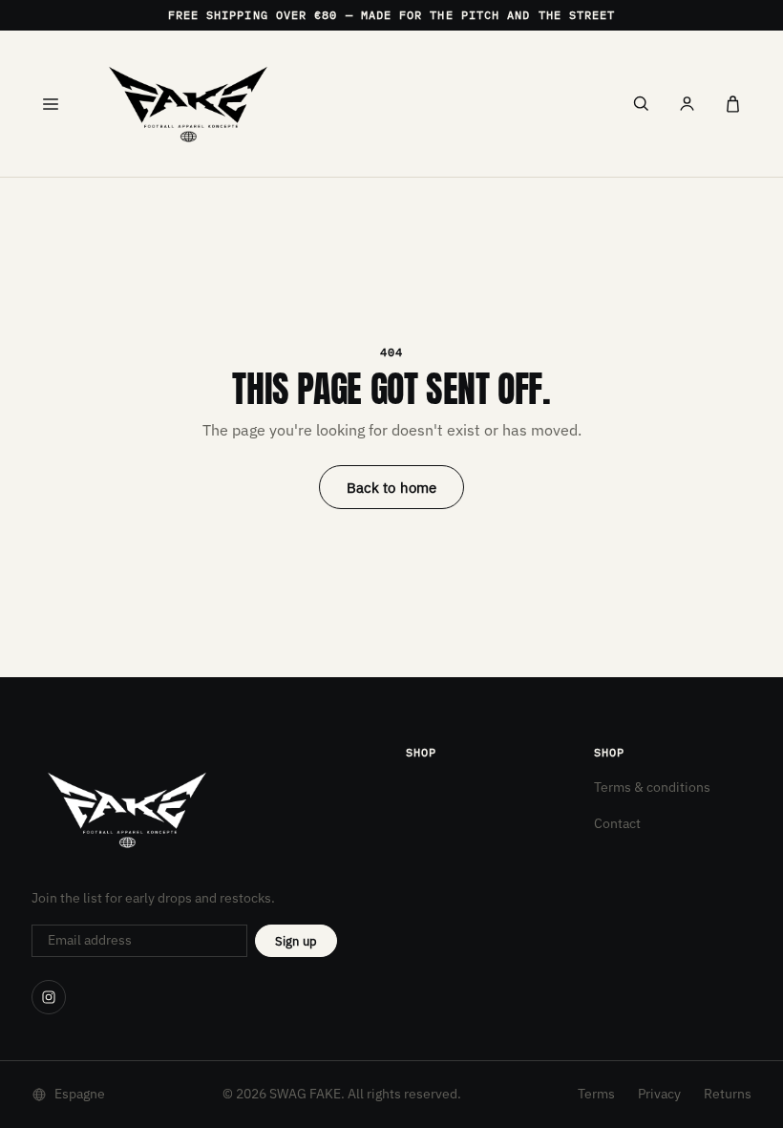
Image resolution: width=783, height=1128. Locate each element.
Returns (727, 1093)
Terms (596, 1093)
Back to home (392, 488)
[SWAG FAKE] (346, 103)
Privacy (659, 1093)
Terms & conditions (652, 787)
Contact (617, 823)
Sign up (296, 941)
